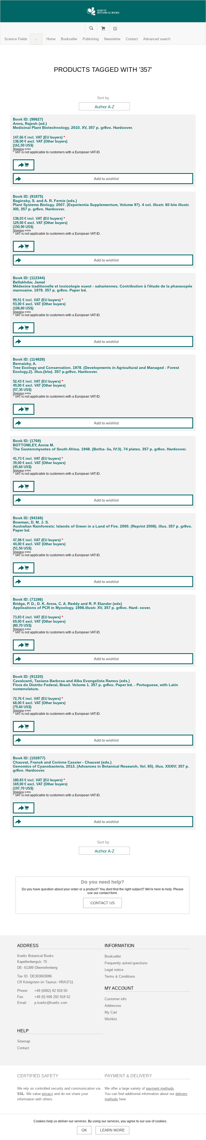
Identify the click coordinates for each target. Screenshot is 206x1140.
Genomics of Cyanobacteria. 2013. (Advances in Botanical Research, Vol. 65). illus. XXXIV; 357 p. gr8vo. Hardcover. (101, 768)
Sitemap (23, 1041)
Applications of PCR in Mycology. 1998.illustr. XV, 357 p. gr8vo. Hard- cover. (82, 608)
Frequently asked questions (126, 963)
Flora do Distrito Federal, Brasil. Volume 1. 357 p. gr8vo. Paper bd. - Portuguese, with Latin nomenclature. (95, 687)
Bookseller (113, 956)
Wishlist (111, 1019)
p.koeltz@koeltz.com (50, 1003)
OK (84, 1130)
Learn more (112, 1130)
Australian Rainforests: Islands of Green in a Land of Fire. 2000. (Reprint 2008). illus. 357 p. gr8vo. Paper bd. (102, 528)
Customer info (115, 999)
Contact (23, 1048)
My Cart (103, 28)
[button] (15, 39)
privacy (47, 1094)
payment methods (160, 1088)
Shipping (18, 148)
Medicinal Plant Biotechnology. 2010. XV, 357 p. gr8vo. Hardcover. (73, 128)
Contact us (102, 903)
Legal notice (114, 970)
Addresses (113, 1006)
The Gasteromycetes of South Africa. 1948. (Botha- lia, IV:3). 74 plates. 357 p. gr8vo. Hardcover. (99, 449)
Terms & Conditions (120, 976)
